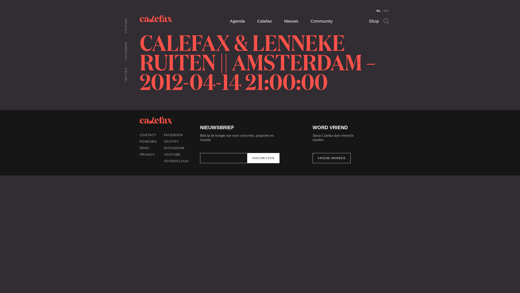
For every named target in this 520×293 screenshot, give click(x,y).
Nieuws (291, 21)
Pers (144, 148)
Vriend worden (332, 158)
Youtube (126, 25)
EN (386, 10)
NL (379, 10)
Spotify (171, 141)
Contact (148, 135)
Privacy (147, 154)
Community (322, 21)
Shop (374, 21)
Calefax (264, 21)
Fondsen (148, 141)
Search (386, 21)
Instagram (174, 148)
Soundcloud (176, 161)
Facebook (126, 50)
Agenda (237, 21)
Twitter (126, 75)
